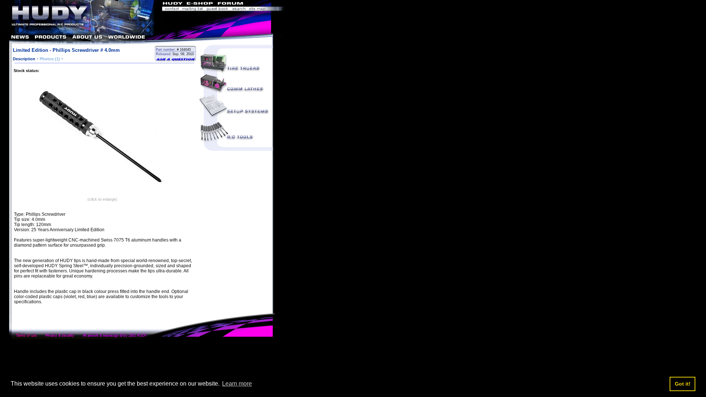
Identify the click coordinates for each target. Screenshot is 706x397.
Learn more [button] (237, 383)
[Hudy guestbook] (217, 9)
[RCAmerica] (265, 4)
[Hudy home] (173, 4)
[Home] (81, 31)
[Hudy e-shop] (199, 4)
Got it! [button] (683, 384)
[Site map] (266, 9)
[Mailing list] (192, 9)
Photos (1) (50, 59)
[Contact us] (171, 9)
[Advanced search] (238, 9)
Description (24, 59)
